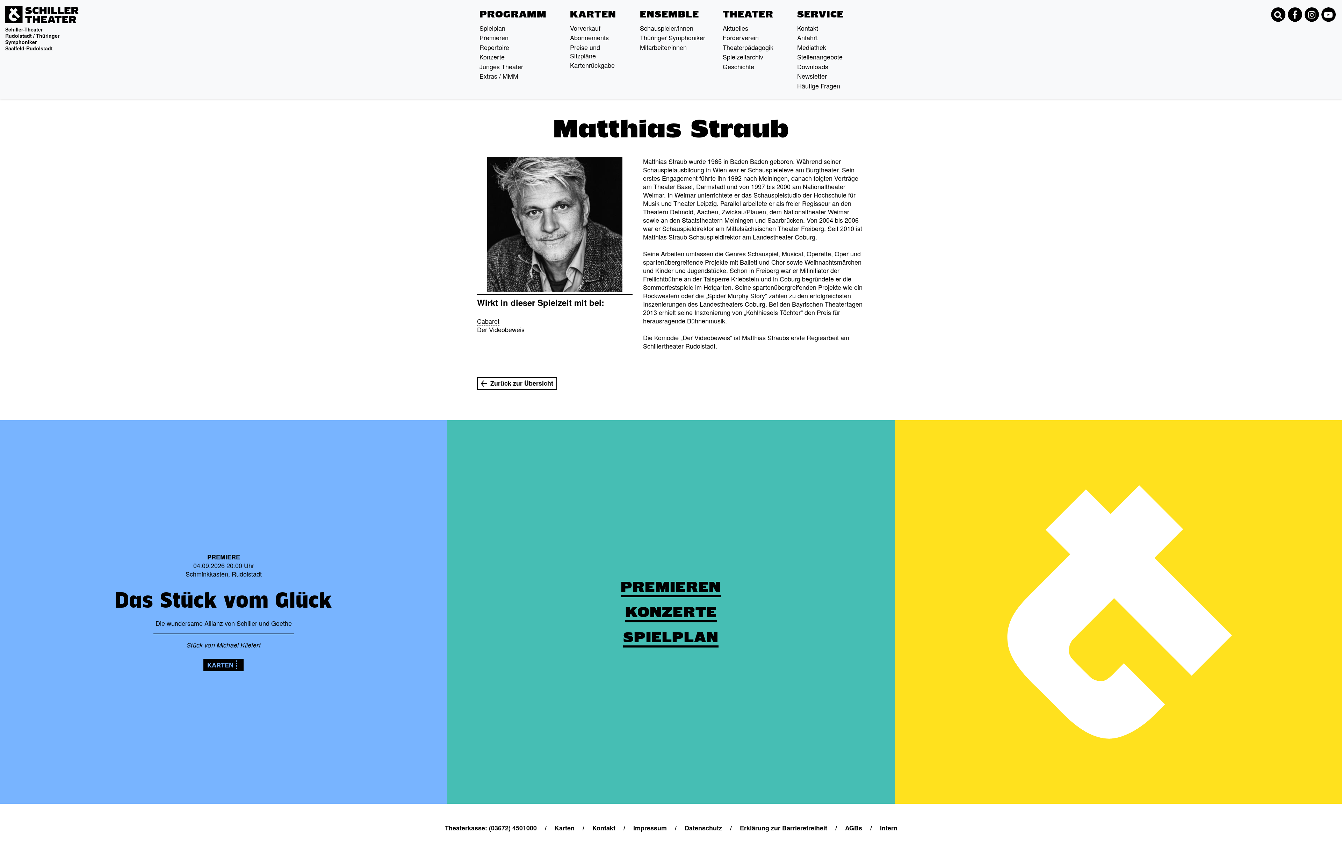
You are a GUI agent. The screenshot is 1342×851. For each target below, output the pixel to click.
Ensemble (669, 14)
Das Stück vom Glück (223, 600)
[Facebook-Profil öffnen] (1294, 14)
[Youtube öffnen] (1328, 14)
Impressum (650, 827)
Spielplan (492, 28)
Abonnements (589, 37)
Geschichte (738, 66)
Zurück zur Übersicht (521, 383)
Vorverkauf (585, 28)
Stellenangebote (820, 56)
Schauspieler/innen (666, 28)
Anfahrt (807, 37)
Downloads (812, 66)
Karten (593, 14)
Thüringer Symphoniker (672, 37)
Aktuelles (735, 28)
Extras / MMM (498, 75)
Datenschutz (703, 827)
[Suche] (1278, 14)
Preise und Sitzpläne (585, 51)
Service (820, 14)
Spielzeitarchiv (743, 56)
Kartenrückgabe (592, 65)
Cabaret (488, 321)
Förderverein (741, 37)
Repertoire (494, 47)
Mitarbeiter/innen (663, 47)
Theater (748, 14)
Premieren (493, 37)
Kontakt (807, 28)
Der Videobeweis (501, 329)
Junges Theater (501, 66)
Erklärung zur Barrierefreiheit (783, 827)
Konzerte (492, 56)
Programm (513, 14)
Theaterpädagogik (748, 47)
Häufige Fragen (818, 85)
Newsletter (812, 75)
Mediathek (811, 47)
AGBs (853, 827)
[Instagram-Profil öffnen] (1311, 14)
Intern (888, 827)
